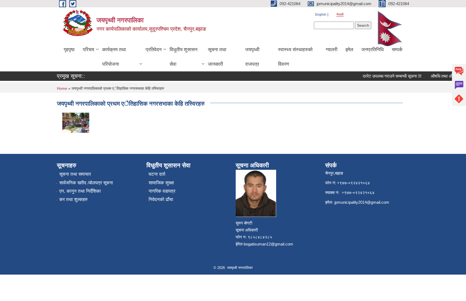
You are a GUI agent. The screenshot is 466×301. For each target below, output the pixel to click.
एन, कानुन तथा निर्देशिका (80, 191)
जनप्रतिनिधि (372, 49)
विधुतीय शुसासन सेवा (183, 57)
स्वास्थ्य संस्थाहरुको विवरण (295, 57)
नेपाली (340, 14)
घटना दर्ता (157, 174)
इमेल (349, 49)
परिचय (88, 49)
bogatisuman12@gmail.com (268, 244)
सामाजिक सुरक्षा (161, 182)
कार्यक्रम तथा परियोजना (114, 57)
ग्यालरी (331, 49)
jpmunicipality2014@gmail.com (361, 202)
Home (62, 88)
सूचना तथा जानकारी (217, 57)
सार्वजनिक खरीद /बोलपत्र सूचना (86, 182)
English (320, 14)
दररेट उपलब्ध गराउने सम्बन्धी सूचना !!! (389, 76)
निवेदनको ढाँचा (161, 199)
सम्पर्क (397, 49)
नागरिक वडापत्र (162, 191)
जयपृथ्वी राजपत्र (252, 57)
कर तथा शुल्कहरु (73, 199)
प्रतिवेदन (154, 49)
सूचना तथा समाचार (75, 174)
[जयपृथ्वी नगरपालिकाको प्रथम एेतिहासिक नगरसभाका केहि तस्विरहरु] (75, 122)
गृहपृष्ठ (69, 49)
